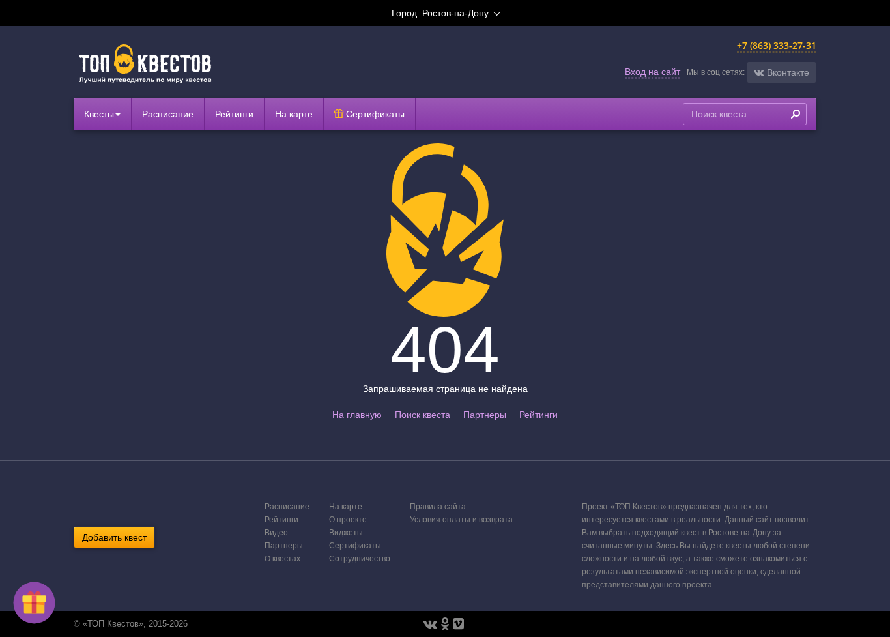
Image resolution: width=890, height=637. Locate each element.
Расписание (168, 114)
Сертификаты (374, 114)
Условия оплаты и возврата (461, 519)
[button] (781, 72)
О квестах (282, 558)
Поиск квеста (422, 414)
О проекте (348, 519)
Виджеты (346, 532)
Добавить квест (114, 537)
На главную (357, 414)
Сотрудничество (359, 558)
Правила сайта (438, 506)
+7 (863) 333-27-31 (776, 45)
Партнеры (484, 414)
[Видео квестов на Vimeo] (458, 624)
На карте (294, 114)
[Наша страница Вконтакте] (430, 624)
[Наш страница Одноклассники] (445, 624)
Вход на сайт (652, 72)
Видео (276, 532)
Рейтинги (234, 114)
